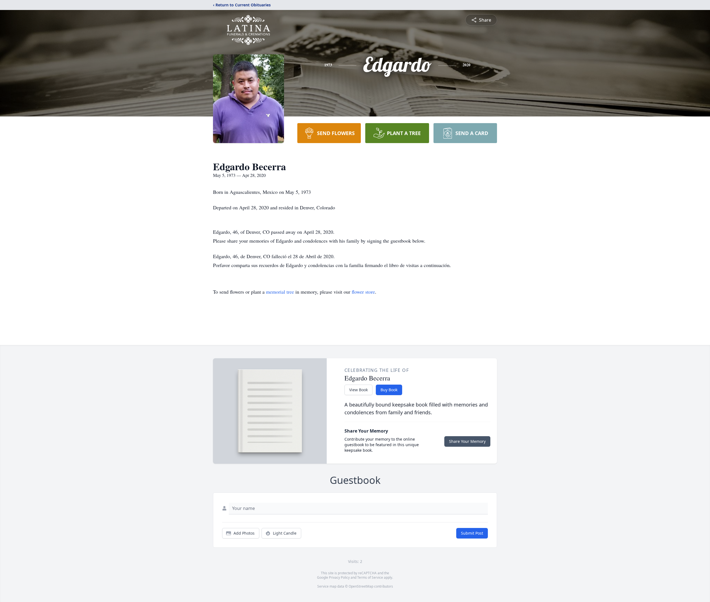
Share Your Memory (467, 441)
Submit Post (472, 533)
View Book (358, 389)
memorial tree (280, 291)
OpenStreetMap (361, 586)
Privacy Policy (339, 577)
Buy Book (389, 389)
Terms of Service (370, 577)
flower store (363, 291)
